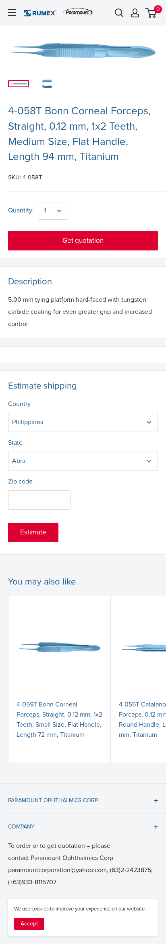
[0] (151, 13)
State (15, 443)
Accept (29, 923)
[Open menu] (12, 12)
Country (19, 404)
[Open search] (119, 12)
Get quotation (83, 240)
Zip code (20, 481)
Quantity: (21, 210)
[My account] (135, 12)
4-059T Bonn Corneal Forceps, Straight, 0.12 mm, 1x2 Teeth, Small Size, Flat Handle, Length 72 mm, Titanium (59, 719)
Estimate (33, 532)
